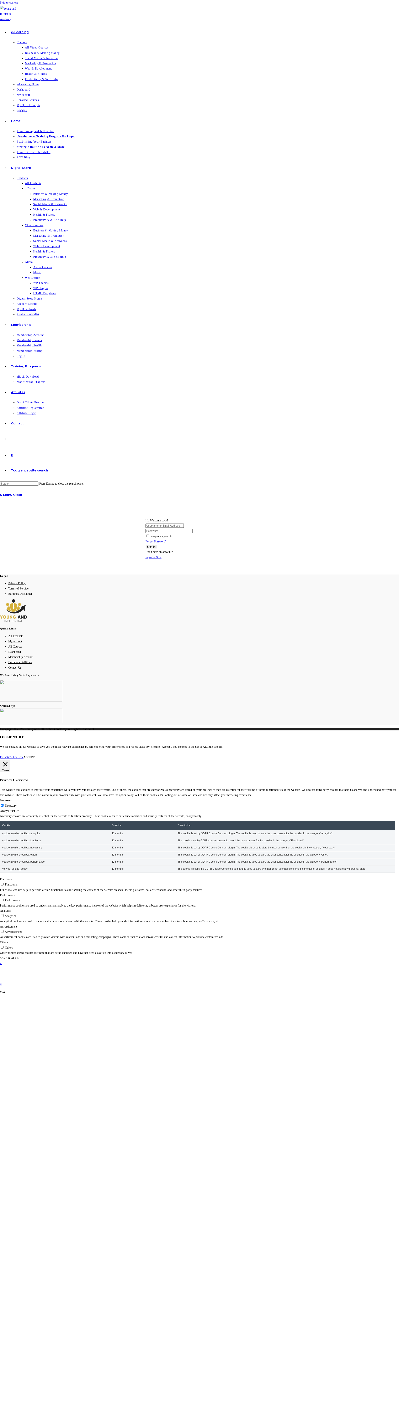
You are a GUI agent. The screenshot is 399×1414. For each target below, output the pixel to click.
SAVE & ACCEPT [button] (11, 958)
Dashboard (14, 651)
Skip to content (9, 2)
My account (15, 641)
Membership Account (20, 657)
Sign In (151, 546)
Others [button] (4, 942)
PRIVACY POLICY (11, 757)
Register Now (153, 557)
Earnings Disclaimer (20, 593)
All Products (15, 636)
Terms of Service (18, 588)
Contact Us (14, 667)
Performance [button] (7, 895)
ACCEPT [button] (29, 757)
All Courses (15, 646)
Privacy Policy (17, 583)
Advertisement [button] (8, 926)
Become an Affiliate (20, 662)
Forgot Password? (155, 541)
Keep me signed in (161, 536)
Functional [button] (6, 879)
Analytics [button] (5, 910)
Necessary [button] (6, 800)
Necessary (11, 805)
